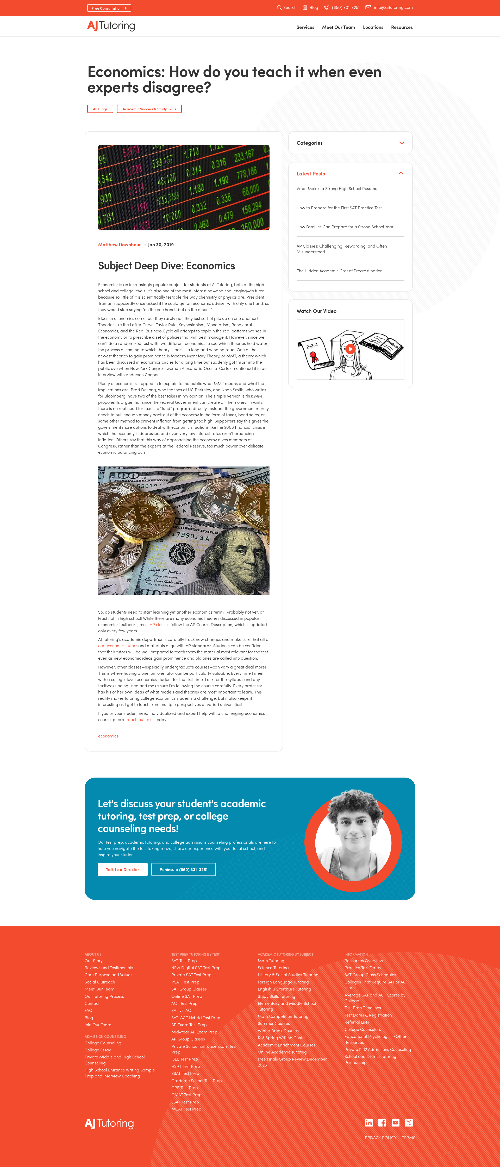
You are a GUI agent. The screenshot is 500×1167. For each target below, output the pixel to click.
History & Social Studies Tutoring (288, 974)
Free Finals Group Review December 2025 (292, 1062)
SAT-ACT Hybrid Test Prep (195, 1017)
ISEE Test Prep (184, 1059)
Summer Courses (274, 1023)
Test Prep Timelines (363, 1008)
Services (305, 27)
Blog (314, 7)
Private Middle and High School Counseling (115, 1059)
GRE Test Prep (184, 1087)
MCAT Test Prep (186, 1109)
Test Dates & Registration (368, 1015)
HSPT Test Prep (185, 1066)
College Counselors (363, 1029)
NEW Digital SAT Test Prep (196, 967)
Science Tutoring (273, 967)
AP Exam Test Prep (189, 1024)
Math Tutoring (271, 960)
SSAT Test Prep (185, 1073)
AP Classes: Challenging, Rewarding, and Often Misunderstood (342, 249)
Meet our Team (338, 27)
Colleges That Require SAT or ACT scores (376, 985)
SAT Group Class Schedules (370, 974)
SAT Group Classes (189, 989)
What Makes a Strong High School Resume (337, 188)
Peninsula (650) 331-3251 (184, 869)
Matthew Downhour (119, 244)
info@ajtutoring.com (393, 7)
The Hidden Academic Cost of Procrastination (340, 271)
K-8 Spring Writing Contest (283, 1037)
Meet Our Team (99, 989)
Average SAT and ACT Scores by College (375, 998)
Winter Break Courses (278, 1030)
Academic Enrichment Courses (286, 1045)
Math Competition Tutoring (283, 1016)
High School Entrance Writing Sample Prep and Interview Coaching (120, 1072)
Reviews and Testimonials (109, 967)
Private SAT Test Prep (191, 974)
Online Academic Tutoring (282, 1052)
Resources (402, 27)
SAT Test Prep (184, 960)
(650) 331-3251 (346, 7)
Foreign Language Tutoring (283, 982)
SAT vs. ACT (182, 1010)
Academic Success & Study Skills (149, 108)
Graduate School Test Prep (196, 1080)
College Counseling (103, 1043)
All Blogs (100, 108)
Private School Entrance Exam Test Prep (203, 1049)
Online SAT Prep (186, 996)
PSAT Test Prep (185, 982)
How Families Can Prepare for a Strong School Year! (346, 227)
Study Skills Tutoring (276, 996)
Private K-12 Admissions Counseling (378, 1049)
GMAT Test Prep (186, 1094)
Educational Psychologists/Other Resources (376, 1039)
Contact (92, 1003)
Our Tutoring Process (104, 996)
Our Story (94, 960)
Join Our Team (98, 1024)
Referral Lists (357, 1022)
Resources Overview (364, 960)
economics (108, 736)
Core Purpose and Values (108, 974)
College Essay (98, 1050)
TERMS (408, 1138)
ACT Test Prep (184, 1003)
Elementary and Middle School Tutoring (287, 1006)
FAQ (88, 1010)
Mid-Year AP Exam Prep (194, 1032)
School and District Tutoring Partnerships (370, 1059)
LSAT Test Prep (185, 1102)
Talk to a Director (122, 869)
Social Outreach (100, 982)
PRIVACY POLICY (381, 1138)
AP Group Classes (188, 1039)
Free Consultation (107, 8)
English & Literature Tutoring (284, 989)
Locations (373, 27)
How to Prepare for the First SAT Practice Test (339, 208)
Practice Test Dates (363, 967)
